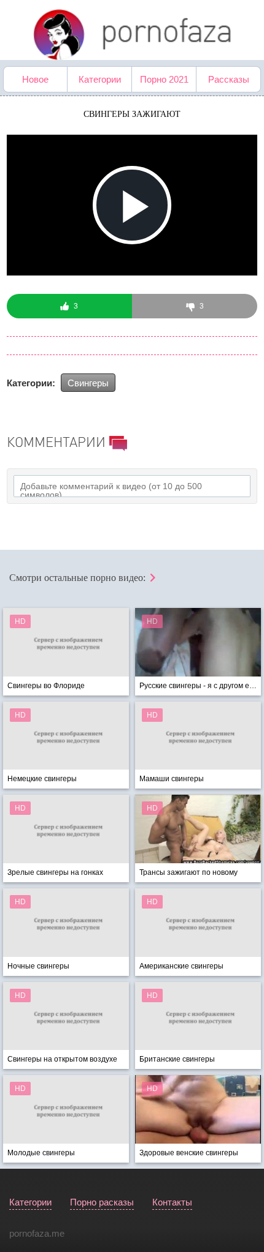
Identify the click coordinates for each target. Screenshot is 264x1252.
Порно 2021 (164, 79)
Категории (100, 79)
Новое (35, 79)
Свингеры (88, 383)
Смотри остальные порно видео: (78, 577)
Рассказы (228, 79)
